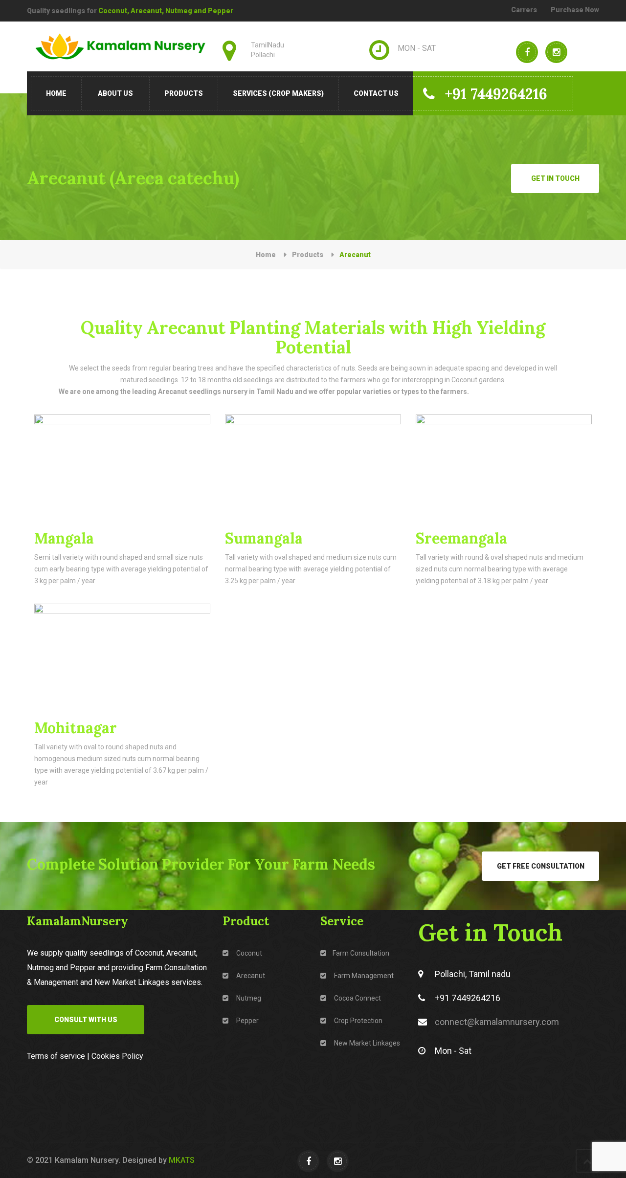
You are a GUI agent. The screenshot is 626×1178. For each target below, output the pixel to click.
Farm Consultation (361, 953)
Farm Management (363, 976)
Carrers (524, 10)
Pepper (247, 1021)
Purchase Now (575, 10)
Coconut (248, 953)
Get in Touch (555, 178)
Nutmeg (248, 998)
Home (56, 93)
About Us (115, 93)
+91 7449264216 (496, 94)
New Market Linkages (366, 1043)
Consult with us (85, 1020)
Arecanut (250, 976)
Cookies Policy (117, 1056)
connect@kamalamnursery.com (497, 1022)
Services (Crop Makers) (278, 93)
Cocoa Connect (357, 998)
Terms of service (56, 1056)
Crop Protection (357, 1021)
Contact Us (376, 93)
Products (183, 93)
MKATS (182, 1160)
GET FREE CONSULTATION (540, 866)
